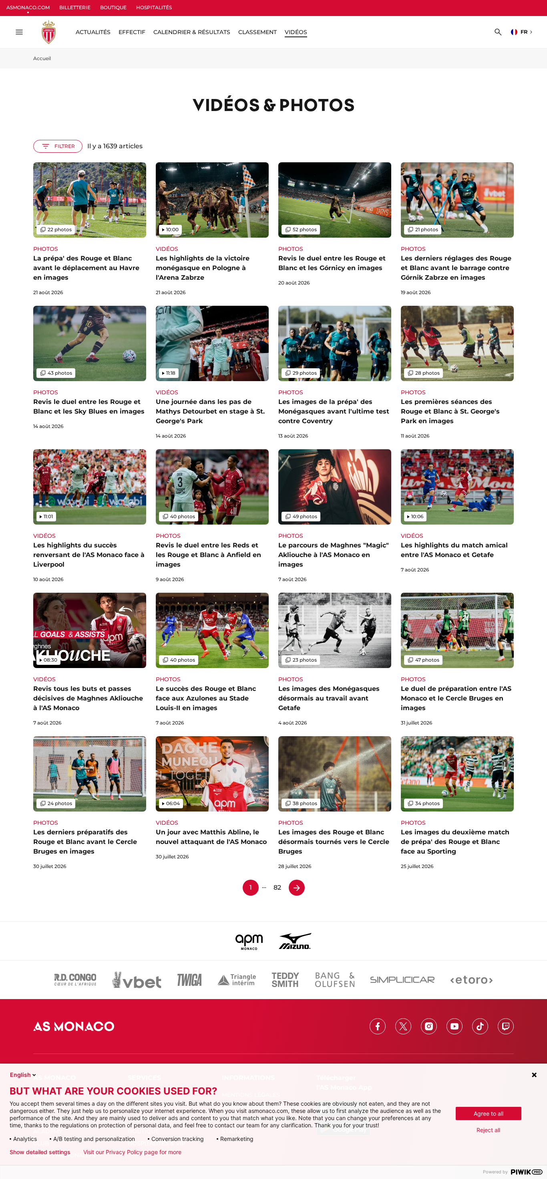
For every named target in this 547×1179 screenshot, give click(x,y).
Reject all (488, 1130)
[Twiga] (189, 980)
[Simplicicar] (402, 980)
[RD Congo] (75, 980)
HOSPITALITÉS (154, 7)
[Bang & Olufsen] (334, 980)
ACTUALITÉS (93, 32)
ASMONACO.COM (28, 7)
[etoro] (471, 980)
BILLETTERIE (74, 7)
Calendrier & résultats (191, 32)
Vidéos (296, 32)
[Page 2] (297, 888)
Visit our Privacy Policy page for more (132, 1152)
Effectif (132, 32)
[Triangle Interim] (236, 980)
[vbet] (136, 980)
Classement (257, 32)
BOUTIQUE (113, 7)
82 (277, 887)
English (20, 1074)
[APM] (249, 941)
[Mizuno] (295, 941)
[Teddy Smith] (285, 980)
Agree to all (488, 1113)
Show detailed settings (40, 1152)
